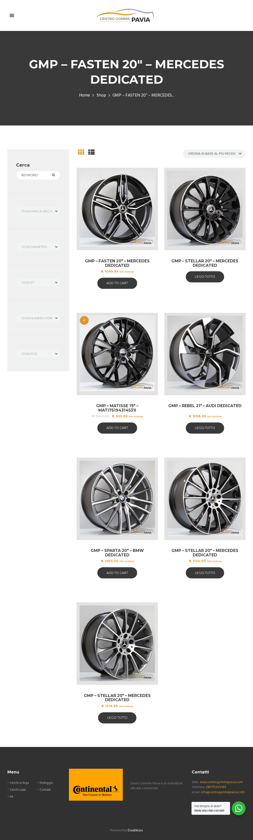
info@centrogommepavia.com (223, 792)
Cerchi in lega (19, 783)
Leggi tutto (205, 276)
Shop (101, 95)
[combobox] (38, 211)
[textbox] (38, 211)
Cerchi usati (18, 789)
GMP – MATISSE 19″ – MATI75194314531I (117, 408)
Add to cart (117, 283)
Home (84, 95)
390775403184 (216, 787)
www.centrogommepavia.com (221, 782)
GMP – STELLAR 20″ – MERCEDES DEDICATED (204, 263)
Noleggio (46, 783)
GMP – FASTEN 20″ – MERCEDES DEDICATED (117, 263)
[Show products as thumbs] (81, 153)
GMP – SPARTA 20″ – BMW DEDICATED (117, 552)
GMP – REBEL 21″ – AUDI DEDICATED (205, 405)
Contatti (45, 789)
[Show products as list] (91, 153)
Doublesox (135, 830)
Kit (11, 796)
